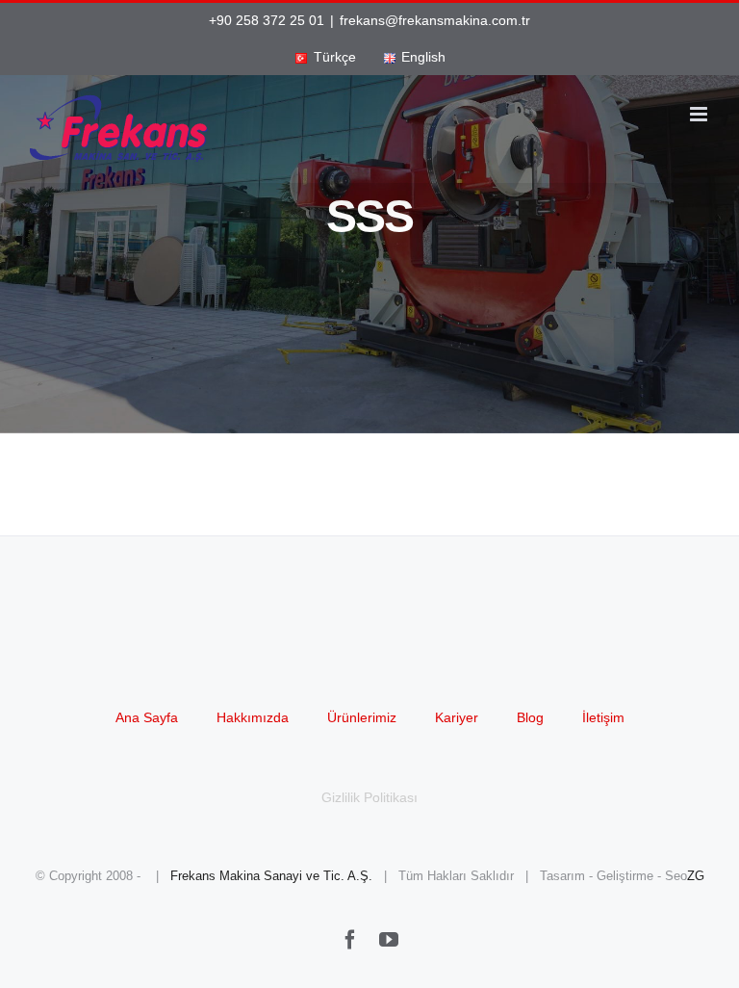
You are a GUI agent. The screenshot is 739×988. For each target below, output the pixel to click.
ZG (695, 876)
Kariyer (456, 717)
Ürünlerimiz (361, 717)
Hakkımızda (253, 717)
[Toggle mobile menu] (700, 114)
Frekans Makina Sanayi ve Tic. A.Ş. (271, 876)
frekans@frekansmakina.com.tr (435, 20)
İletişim (603, 717)
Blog (530, 717)
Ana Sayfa (146, 717)
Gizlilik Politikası (369, 797)
